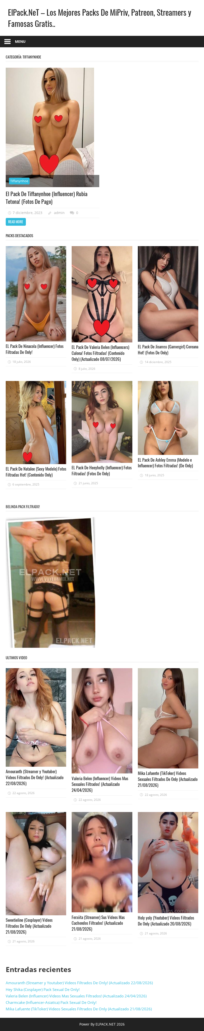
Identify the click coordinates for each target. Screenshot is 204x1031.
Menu (20, 41)
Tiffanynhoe (19, 181)
